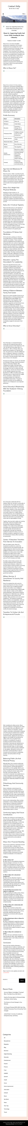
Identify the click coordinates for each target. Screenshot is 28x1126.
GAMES (6, 1073)
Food (5, 1070)
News (5, 1102)
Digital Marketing (8, 1054)
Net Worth (6, 1099)
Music (5, 1096)
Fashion (6, 1063)
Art (4, 1037)
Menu (23, 14)
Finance (6, 1067)
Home (5, 1083)
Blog (5, 1047)
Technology (6, 1109)
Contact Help (14, 6)
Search (5, 979)
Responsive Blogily (10, 1124)
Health (5, 1080)
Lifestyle (6, 1092)
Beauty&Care (7, 1041)
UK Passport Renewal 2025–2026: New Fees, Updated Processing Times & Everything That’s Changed (15, 1008)
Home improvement (8, 1086)
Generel (6, 1076)
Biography (6, 1044)
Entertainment (7, 1060)
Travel (5, 1112)
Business (6, 1050)
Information (6, 1089)
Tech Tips (6, 1105)
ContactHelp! (6, 972)
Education (6, 1057)
